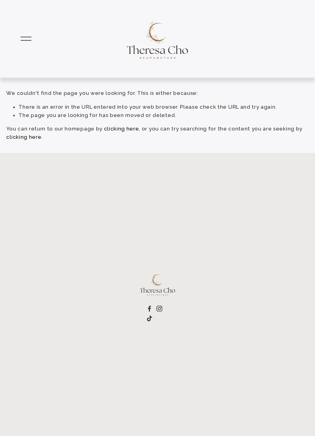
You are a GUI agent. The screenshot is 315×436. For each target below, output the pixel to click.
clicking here (121, 129)
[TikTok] (149, 318)
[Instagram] (159, 309)
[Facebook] (149, 309)
